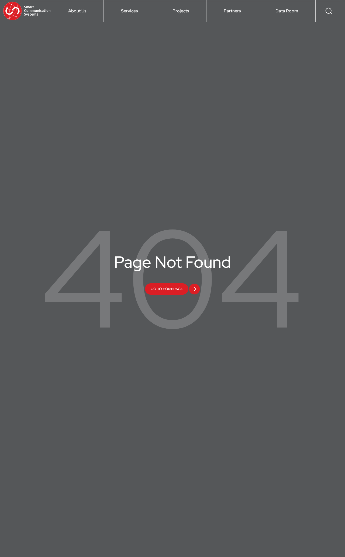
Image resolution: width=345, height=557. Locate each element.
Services (129, 11)
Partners (232, 11)
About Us (77, 11)
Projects (180, 11)
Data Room (286, 11)
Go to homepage (167, 289)
